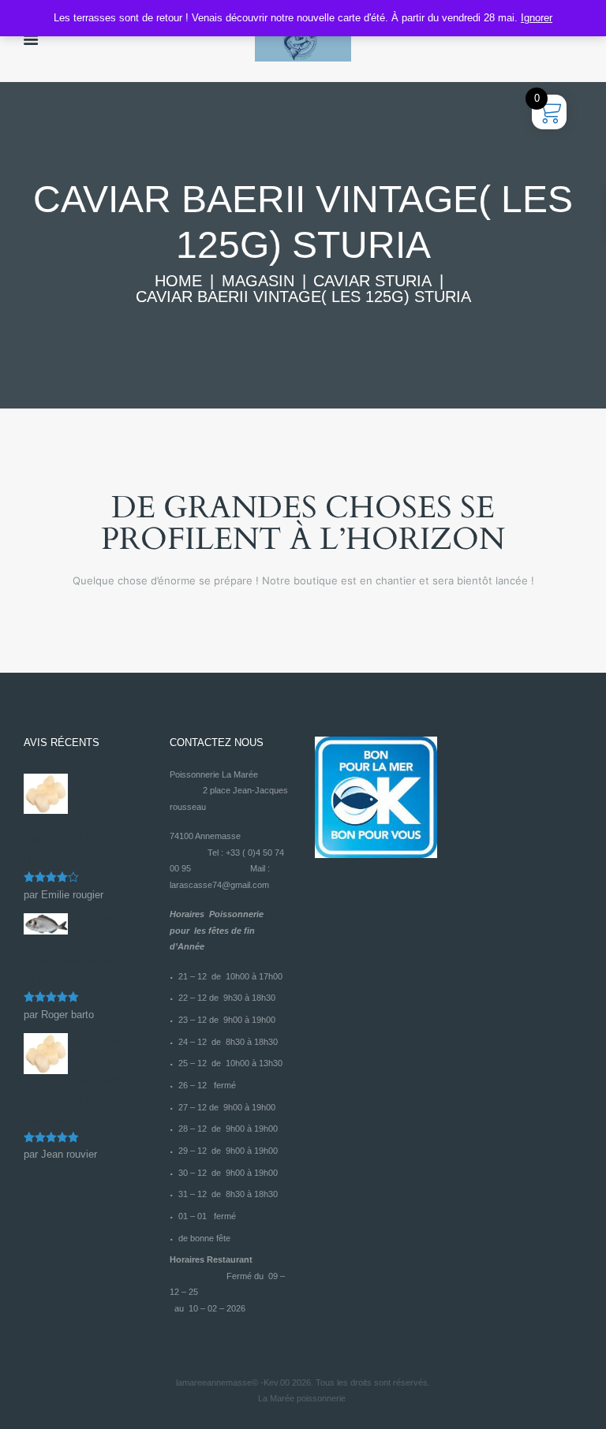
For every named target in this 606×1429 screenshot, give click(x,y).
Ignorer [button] (536, 18)
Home (178, 281)
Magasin (258, 281)
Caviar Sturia (372, 281)
